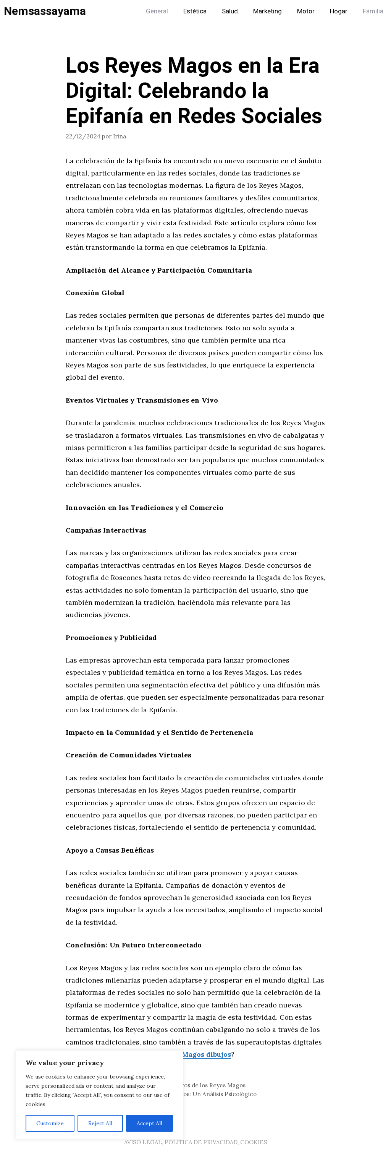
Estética (195, 11)
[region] (99, 1095)
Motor (306, 11)
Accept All (149, 1123)
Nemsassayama (45, 11)
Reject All (100, 1123)
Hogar (338, 11)
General (157, 11)
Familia (373, 11)
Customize (50, 1123)
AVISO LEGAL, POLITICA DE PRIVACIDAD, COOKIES (195, 1142)
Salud (230, 11)
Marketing (267, 11)
